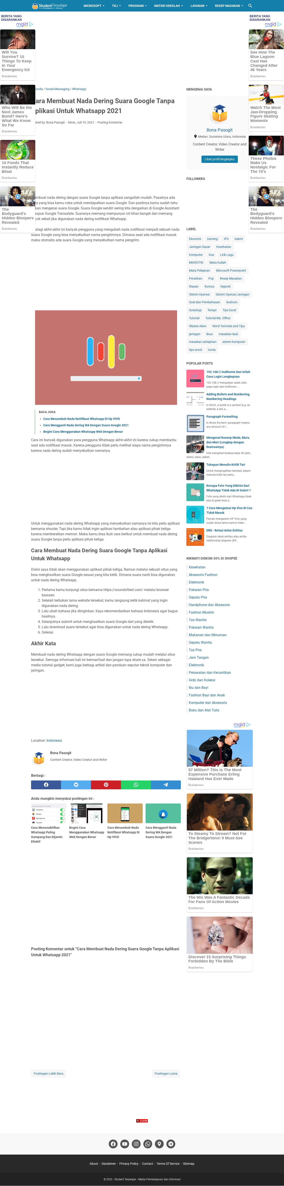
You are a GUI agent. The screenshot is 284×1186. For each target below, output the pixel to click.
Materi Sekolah (167, 6)
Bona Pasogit (220, 130)
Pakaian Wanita (201, 627)
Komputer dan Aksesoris (208, 703)
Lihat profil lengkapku (220, 159)
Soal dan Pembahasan (204, 302)
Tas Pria (195, 650)
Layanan (197, 6)
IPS (226, 239)
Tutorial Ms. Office (217, 318)
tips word (195, 350)
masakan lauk (228, 334)
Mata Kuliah (217, 262)
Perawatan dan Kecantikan (210, 672)
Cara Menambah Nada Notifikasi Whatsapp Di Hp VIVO (81, 419)
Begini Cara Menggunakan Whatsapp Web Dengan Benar (83, 431)
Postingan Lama (166, 1073)
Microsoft (92, 6)
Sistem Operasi (199, 294)
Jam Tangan (199, 657)
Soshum (231, 302)
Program (136, 6)
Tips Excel (229, 310)
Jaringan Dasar (199, 247)
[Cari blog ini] (250, 5)
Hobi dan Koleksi (202, 680)
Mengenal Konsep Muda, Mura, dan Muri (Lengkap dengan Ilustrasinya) (228, 442)
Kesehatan (223, 247)
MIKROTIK (196, 262)
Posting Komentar (109, 122)
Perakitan (195, 278)
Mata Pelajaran (199, 270)
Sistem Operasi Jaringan (232, 294)
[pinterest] (106, 784)
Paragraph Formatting (222, 416)
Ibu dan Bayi (198, 688)
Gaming (212, 239)
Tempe (212, 310)
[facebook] (46, 784)
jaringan (194, 334)
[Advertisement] (142, 49)
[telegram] (166, 784)
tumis (212, 350)
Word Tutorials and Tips (228, 326)
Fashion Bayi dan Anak (207, 695)
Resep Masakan (227, 6)
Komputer (196, 255)
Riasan (194, 286)
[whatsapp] (136, 784)
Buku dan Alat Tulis (204, 710)
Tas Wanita (198, 620)
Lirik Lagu (227, 255)
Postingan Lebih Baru (48, 1073)
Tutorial (194, 318)
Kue (211, 255)
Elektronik (196, 582)
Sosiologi (195, 310)
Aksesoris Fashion (203, 575)
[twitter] (76, 784)
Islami (239, 239)
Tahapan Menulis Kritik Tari (225, 464)
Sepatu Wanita (200, 642)
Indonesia (54, 740)
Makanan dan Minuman (208, 635)
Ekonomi (195, 239)
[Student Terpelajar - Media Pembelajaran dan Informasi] (53, 6)
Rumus (209, 286)
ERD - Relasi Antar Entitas (224, 530)
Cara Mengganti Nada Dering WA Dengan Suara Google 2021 (86, 425)
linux (209, 334)
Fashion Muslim (201, 612)
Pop (211, 278)
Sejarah (225, 286)
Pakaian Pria (199, 590)
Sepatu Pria (198, 597)
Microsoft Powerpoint (231, 270)
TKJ (115, 6)
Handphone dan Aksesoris (209, 605)
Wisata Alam (197, 326)
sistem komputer (233, 342)
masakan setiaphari (202, 342)
